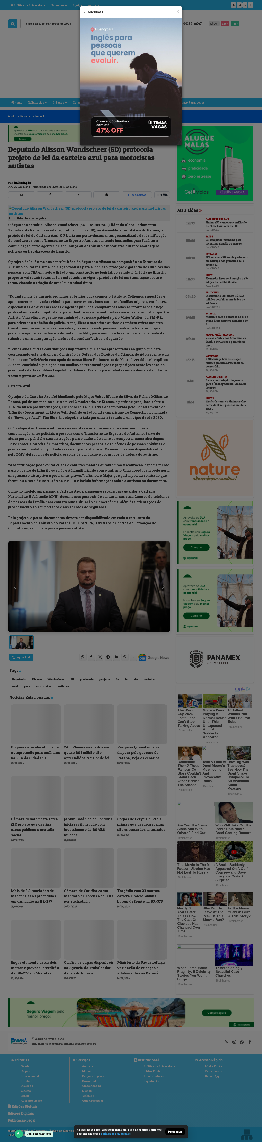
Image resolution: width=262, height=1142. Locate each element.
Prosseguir (175, 1131)
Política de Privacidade (116, 1133)
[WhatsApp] (19, 1134)
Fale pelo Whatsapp (39, 1133)
